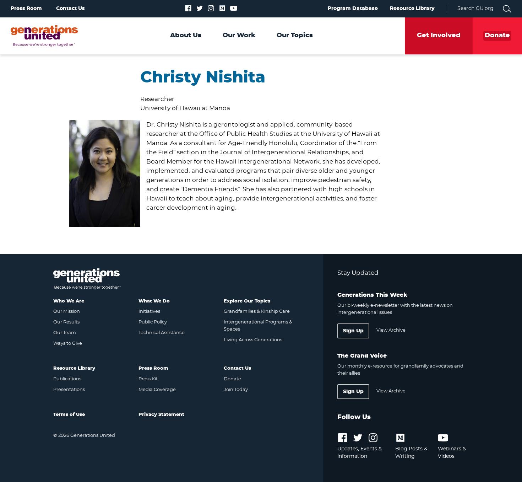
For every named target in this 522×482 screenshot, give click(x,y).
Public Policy (152, 322)
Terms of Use (69, 414)
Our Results (66, 322)
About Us (185, 35)
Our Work (239, 35)
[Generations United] (44, 36)
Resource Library (412, 8)
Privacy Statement (161, 414)
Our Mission (66, 311)
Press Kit (148, 379)
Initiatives (149, 311)
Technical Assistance (161, 333)
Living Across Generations (253, 340)
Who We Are (68, 301)
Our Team (64, 333)
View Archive (391, 330)
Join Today (236, 389)
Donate (232, 379)
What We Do (154, 301)
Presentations (69, 389)
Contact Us (70, 8)
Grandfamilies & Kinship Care (257, 311)
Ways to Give (67, 343)
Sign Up (353, 330)
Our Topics (295, 35)
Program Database (353, 8)
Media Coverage (157, 389)
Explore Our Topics (247, 301)
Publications (67, 379)
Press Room (26, 8)
